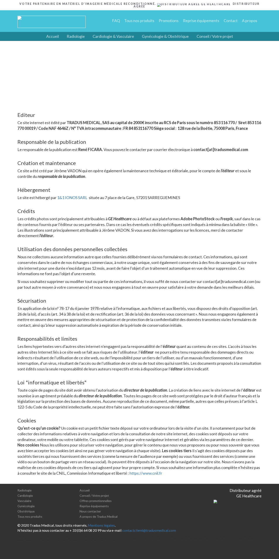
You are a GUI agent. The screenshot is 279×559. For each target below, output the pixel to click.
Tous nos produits (139, 20)
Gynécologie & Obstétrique (165, 36)
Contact (231, 20)
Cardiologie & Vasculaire (113, 36)
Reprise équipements (201, 20)
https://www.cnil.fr (145, 473)
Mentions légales (101, 525)
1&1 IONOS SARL (72, 197)
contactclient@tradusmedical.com (149, 530)
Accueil (52, 36)
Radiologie (76, 36)
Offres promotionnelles (96, 501)
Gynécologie (26, 506)
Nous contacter (90, 511)
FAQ (116, 20)
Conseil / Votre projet (215, 36)
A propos (249, 20)
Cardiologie (25, 495)
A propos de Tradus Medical (98, 516)
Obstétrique (26, 511)
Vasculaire (24, 501)
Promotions (169, 20)
